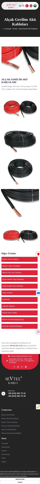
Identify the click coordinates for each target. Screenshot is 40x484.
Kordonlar (6, 299)
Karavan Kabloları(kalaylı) (12, 326)
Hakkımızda (5, 447)
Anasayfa (8, 29)
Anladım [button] (20, 482)
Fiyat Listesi (5, 454)
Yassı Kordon (7, 293)
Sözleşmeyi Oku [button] (20, 479)
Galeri (3, 458)
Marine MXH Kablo (9, 313)
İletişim (3, 462)
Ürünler (15, 29)
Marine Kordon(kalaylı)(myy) (13, 319)
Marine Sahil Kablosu (10, 259)
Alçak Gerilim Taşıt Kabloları (13, 279)
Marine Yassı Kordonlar (11, 266)
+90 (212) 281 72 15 (17, 393)
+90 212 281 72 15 (16, 345)
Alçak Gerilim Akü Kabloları (12, 286)
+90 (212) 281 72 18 (17, 396)
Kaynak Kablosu (8, 306)
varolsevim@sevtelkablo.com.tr (21, 356)
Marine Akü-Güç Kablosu (11, 273)
